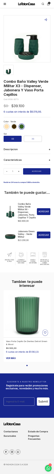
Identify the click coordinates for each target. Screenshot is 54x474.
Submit (43, 401)
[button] (27, 365)
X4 (33, 139)
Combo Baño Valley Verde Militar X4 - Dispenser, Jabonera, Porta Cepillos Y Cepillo (27, 211)
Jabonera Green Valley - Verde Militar (26, 234)
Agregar (37, 171)
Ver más (11, 358)
